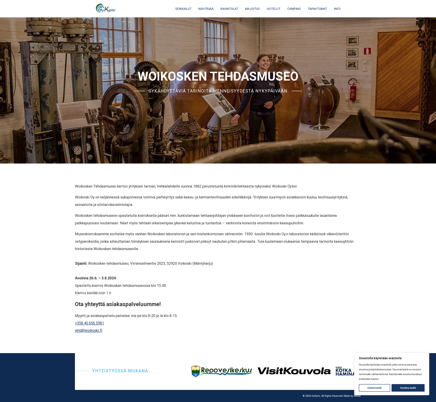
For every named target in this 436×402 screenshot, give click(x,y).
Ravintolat (229, 9)
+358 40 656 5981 (89, 323)
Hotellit (273, 9)
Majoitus (252, 9)
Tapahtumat (317, 9)
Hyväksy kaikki (408, 387)
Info (337, 9)
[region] (391, 374)
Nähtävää (206, 9)
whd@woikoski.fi (88, 330)
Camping (294, 9)
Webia (357, 396)
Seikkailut (183, 9)
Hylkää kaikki (374, 387)
